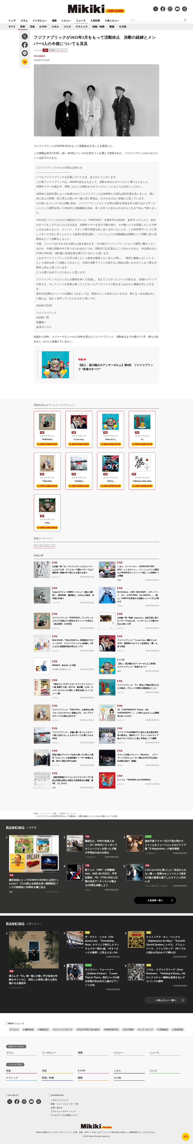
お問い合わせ (56, 1108)
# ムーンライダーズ (62, 1029)
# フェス (14, 1029)
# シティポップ (145, 1029)
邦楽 (22, 26)
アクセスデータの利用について (64, 1115)
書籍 (111, 26)
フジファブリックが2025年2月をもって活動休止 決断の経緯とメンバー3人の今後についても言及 (77, 816)
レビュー (66, 20)
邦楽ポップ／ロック (58, 50)
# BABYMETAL (111, 1029)
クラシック (82, 26)
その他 (122, 26)
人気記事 (95, 20)
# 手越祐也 (163, 1029)
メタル (55, 26)
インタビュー (40, 20)
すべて (11, 26)
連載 (54, 20)
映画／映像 (98, 26)
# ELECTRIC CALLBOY (88, 1029)
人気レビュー (112, 20)
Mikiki (36, 813)
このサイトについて (59, 1100)
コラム (24, 20)
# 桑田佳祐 (28, 1029)
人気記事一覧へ (155, 900)
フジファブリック (44, 546)
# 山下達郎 (128, 1029)
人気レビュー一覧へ (166, 1000)
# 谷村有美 (178, 1029)
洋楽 (32, 26)
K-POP (43, 26)
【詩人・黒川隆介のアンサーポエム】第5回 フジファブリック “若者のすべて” (115, 367)
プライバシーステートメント (63, 1111)
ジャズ (67, 26)
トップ (12, 20)
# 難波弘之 (43, 1029)
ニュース (80, 20)
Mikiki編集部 (39, 56)
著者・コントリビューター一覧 (64, 1104)
